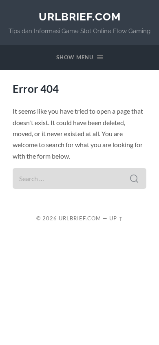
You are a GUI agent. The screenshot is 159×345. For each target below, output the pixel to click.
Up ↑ (116, 218)
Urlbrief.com (80, 16)
